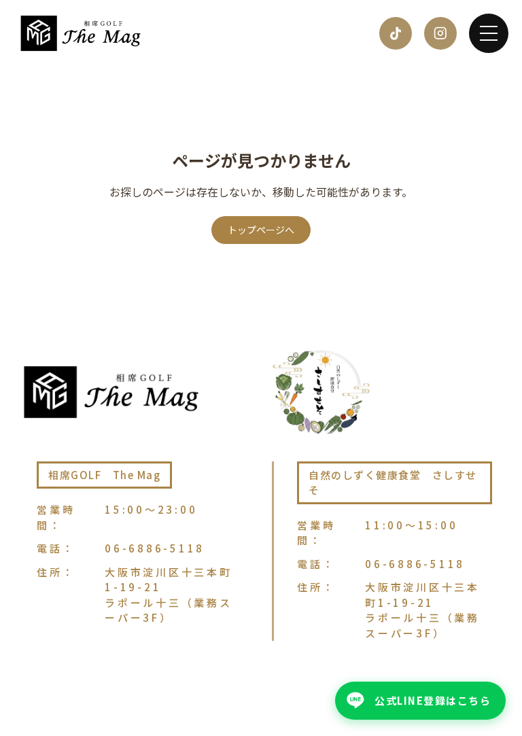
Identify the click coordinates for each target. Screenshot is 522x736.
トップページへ (261, 229)
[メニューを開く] (488, 33)
